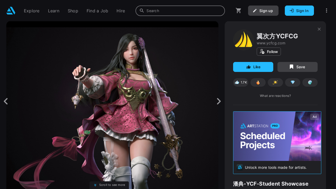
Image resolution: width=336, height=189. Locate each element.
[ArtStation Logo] (10, 11)
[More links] (326, 10)
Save (300, 67)
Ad (315, 117)
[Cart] (238, 10)
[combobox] (180, 11)
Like (257, 67)
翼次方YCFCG (277, 36)
